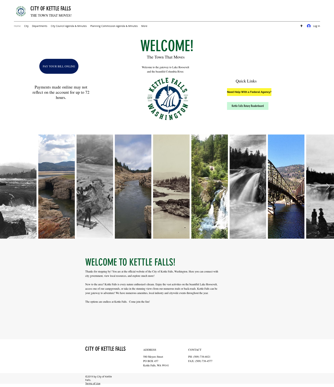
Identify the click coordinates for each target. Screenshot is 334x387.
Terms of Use (92, 383)
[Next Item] (328, 186)
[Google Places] (301, 26)
